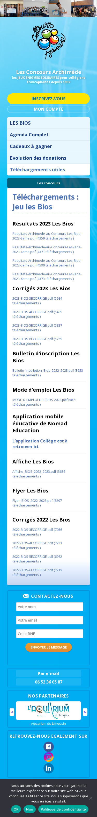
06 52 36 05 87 (48, 682)
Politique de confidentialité (63, 809)
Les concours (48, 183)
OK (16, 809)
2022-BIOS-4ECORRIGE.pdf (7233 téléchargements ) (37, 545)
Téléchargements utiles (37, 169)
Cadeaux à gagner (31, 146)
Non (29, 809)
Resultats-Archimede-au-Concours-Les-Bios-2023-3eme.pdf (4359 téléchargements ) (46, 236)
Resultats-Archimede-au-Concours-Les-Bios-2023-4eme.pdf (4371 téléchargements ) (46, 249)
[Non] (90, 798)
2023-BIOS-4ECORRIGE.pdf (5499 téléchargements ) (37, 314)
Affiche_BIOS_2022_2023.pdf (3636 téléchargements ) (38, 473)
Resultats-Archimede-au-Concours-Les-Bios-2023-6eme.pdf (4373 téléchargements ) (46, 276)
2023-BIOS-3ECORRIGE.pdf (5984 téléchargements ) (37, 300)
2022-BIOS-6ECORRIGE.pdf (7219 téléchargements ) (37, 572)
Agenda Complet (29, 134)
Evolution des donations (38, 158)
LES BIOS (20, 123)
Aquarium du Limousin (48, 723)
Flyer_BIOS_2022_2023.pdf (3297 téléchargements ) (37, 503)
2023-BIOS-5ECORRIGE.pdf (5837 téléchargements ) (37, 327)
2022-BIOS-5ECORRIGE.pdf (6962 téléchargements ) (37, 559)
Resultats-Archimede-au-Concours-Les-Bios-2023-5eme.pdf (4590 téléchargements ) (46, 262)
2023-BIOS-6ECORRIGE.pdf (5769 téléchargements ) (37, 341)
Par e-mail (48, 673)
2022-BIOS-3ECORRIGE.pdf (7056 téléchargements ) (37, 532)
